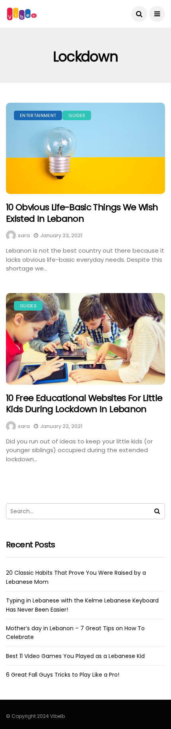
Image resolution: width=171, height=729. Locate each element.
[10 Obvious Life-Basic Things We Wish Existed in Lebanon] (85, 148)
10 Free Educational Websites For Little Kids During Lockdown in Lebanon (84, 404)
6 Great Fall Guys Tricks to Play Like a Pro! (62, 675)
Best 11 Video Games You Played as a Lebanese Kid (75, 656)
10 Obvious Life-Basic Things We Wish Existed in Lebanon (82, 213)
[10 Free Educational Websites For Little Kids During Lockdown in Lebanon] (85, 339)
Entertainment (38, 115)
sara (24, 235)
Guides (76, 115)
